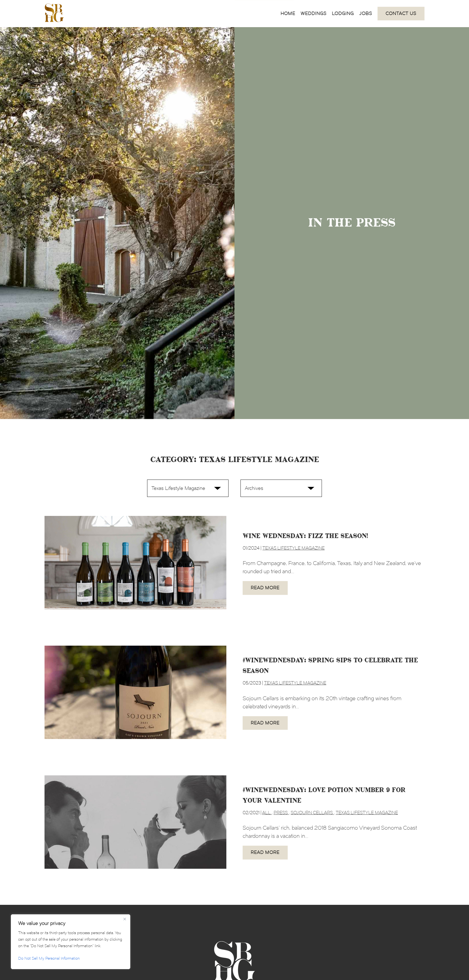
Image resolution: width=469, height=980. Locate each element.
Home (288, 13)
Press (281, 812)
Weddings (314, 13)
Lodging (343, 13)
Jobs (365, 13)
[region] (70, 941)
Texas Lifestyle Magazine (293, 548)
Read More (265, 587)
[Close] (124, 919)
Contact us (401, 13)
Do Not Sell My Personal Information (49, 958)
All (267, 812)
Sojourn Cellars (312, 812)
